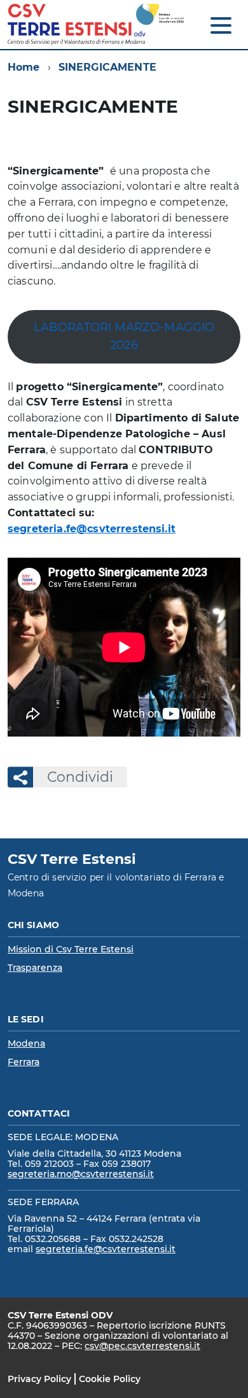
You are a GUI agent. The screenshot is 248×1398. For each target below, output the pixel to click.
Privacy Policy (39, 1379)
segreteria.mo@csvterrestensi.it (81, 1174)
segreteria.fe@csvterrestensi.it (92, 529)
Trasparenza (35, 967)
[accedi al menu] (220, 25)
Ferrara (23, 1062)
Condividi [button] (80, 777)
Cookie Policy (110, 1379)
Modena (26, 1043)
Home (24, 67)
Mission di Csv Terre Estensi (71, 949)
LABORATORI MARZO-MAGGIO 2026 (124, 336)
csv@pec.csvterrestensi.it (142, 1346)
